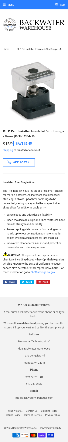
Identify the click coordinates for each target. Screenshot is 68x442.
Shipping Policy (49, 410)
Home (6, 49)
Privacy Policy (52, 415)
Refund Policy (12, 415)
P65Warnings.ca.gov (42, 272)
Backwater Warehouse (24, 428)
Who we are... (15, 410)
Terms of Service (33, 415)
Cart (62, 4)
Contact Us (32, 410)
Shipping (8, 150)
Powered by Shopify (50, 428)
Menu (11, 4)
